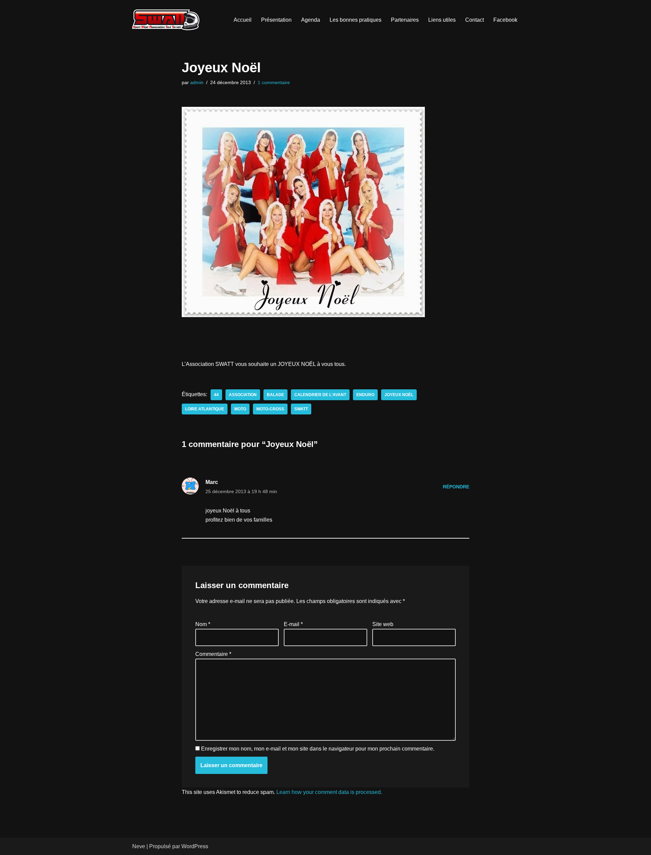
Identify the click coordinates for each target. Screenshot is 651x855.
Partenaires (405, 20)
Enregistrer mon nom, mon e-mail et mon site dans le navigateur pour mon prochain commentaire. (317, 749)
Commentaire (213, 654)
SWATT (301, 409)
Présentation (276, 20)
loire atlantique (204, 409)
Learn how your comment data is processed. (329, 792)
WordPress (194, 846)
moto (240, 409)
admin (196, 82)
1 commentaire (274, 82)
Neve (138, 846)
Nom (202, 624)
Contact (474, 20)
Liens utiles (442, 20)
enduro (365, 394)
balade (275, 394)
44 (216, 394)
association (243, 394)
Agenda (310, 20)
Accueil (243, 20)
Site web (382, 624)
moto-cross (270, 409)
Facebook (505, 20)
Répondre (456, 486)
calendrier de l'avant (320, 394)
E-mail (293, 624)
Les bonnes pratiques (355, 20)
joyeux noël (398, 394)
